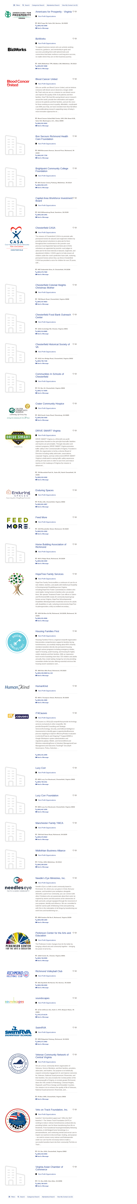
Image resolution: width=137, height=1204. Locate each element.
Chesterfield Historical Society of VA (53, 345)
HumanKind (42, 686)
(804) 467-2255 (42, 809)
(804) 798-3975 (42, 1183)
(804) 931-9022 (42, 123)
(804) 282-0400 (42, 561)
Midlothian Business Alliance (50, 850)
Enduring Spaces (45, 490)
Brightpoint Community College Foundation (52, 169)
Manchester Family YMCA (49, 823)
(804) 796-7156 (42, 361)
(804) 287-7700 (42, 155)
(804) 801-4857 (42, 504)
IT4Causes (41, 713)
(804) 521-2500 (42, 531)
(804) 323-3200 (42, 477)
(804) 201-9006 (42, 618)
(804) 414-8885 (42, 331)
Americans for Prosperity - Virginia (54, 11)
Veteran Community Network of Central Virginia (52, 1056)
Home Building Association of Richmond (51, 545)
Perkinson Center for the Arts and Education (53, 934)
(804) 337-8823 (42, 301)
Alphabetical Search (53, 5)
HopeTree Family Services (49, 574)
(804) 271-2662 (42, 1041)
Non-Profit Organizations (47, 16)
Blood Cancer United (46, 79)
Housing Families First (47, 631)
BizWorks (41, 38)
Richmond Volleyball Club (49, 971)
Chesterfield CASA (45, 227)
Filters (18, 5)
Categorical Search (38, 5)
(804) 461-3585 (42, 700)
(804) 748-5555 (42, 958)
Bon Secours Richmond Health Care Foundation (52, 137)
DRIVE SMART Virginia (48, 430)
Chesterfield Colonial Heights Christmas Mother (51, 286)
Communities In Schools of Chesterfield (50, 375)
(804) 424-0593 (42, 1154)
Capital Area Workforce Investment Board (54, 199)
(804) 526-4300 (42, 417)
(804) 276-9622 (42, 837)
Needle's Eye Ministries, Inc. (50, 878)
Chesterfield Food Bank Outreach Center (53, 316)
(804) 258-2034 (42, 864)
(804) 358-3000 (42, 985)
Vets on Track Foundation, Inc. (52, 1109)
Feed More (41, 517)
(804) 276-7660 (42, 272)
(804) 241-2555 (42, 755)
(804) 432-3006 (42, 25)
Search (27, 5)
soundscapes (42, 998)
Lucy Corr (41, 768)
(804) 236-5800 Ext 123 (45, 673)
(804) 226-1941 (42, 215)
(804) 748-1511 (42, 782)
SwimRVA (41, 1027)
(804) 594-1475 (42, 185)
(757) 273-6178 (42, 1014)
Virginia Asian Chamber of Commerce (49, 1168)
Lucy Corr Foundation (47, 795)
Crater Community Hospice (50, 403)
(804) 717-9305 (42, 390)
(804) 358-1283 (42, 920)
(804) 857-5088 (42, 66)
